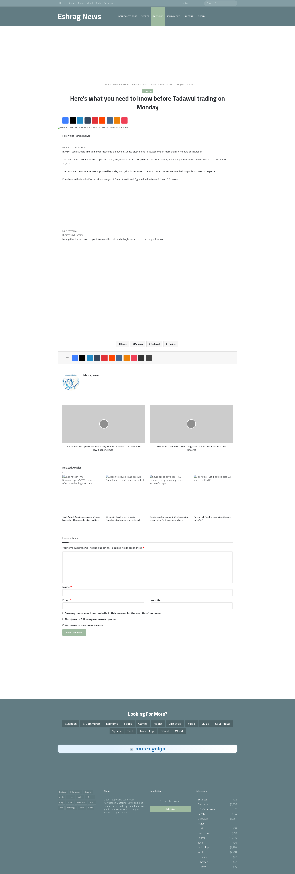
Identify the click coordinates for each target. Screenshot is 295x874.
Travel (165, 731)
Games (143, 723)
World (90, 3)
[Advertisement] (147, 52)
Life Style (188, 16)
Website (156, 600)
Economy (158, 16)
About (72, 3)
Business (71, 723)
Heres (123, 344)
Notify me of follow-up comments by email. (91, 619)
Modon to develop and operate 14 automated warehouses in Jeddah (123, 518)
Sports (145, 16)
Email (66, 600)
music (205, 723)
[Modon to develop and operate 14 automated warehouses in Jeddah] (125, 494)
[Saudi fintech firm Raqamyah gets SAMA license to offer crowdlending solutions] (82, 494)
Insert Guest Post (127, 16)
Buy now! (108, 3)
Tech (98, 3)
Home (62, 3)
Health (158, 723)
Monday (138, 344)
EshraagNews (91, 375)
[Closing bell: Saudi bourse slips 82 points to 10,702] (213, 494)
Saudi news (222, 723)
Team (81, 3)
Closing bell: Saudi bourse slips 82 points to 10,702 (212, 518)
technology (173, 16)
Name (67, 587)
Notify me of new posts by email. (85, 625)
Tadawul (155, 344)
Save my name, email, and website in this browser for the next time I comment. (114, 613)
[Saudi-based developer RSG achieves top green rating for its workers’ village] (169, 494)
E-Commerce (91, 723)
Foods (128, 723)
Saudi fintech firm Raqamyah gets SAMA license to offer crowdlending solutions (81, 518)
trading (171, 344)
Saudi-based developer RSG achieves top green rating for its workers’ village (169, 518)
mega (191, 723)
